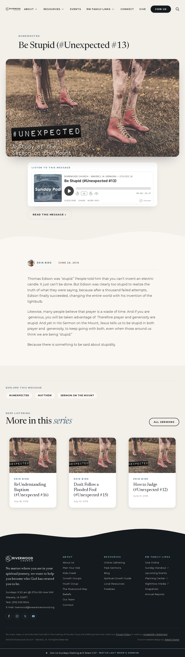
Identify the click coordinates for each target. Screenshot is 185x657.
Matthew (45, 395)
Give (142, 9)
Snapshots (151, 588)
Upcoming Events (156, 573)
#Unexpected (19, 395)
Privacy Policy (123, 634)
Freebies (109, 588)
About (29, 9)
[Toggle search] (177, 9)
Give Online (152, 562)
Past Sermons (112, 567)
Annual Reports (154, 594)
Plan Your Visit (71, 567)
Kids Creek (69, 573)
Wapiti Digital (172, 639)
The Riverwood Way (75, 588)
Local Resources (114, 583)
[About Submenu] (36, 9)
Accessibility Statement (155, 634)
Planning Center (157, 578)
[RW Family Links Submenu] (113, 9)
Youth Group (70, 583)
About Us (68, 562)
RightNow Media (157, 584)
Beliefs (67, 594)
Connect (127, 9)
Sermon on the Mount (77, 395)
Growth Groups (72, 578)
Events (75, 9)
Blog (107, 573)
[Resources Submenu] (62, 9)
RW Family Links (99, 9)
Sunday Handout (157, 568)
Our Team (69, 599)
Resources (52, 9)
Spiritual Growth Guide (117, 578)
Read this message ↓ (49, 214)
